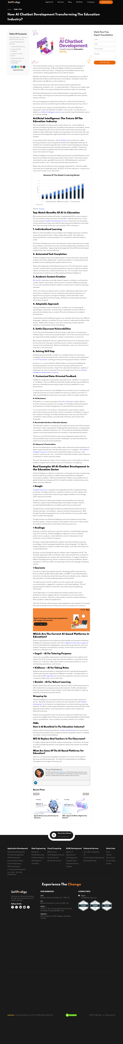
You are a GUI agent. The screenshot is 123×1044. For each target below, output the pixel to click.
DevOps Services (53, 858)
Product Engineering (14, 863)
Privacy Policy (111, 861)
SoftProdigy (63, 772)
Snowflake (35, 863)
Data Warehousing (38, 855)
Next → (86, 794)
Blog (70, 2)
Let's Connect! (62, 836)
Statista (41, 209)
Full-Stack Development (15, 855)
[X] (24, 67)
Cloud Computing (54, 848)
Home (108, 852)
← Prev (36, 794)
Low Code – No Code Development (14, 873)
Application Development (17, 848)
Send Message (105, 62)
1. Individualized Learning (17, 46)
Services (61, 2)
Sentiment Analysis (72, 863)
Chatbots (69, 866)
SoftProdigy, (98, 1015)
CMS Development (13, 858)
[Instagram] (21, 67)
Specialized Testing (89, 861)
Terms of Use (110, 858)
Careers (108, 863)
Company (90, 2)
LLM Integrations (71, 858)
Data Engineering (39, 848)
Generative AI (70, 855)
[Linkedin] (15, 67)
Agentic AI (49, 2)
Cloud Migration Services (55, 855)
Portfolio (79, 2)
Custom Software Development (93, 858)
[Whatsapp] (18, 67)
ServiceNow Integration (91, 852)
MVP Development (13, 866)
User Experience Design (15, 861)
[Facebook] (12, 67)
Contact (108, 855)
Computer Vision (71, 861)
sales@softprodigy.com (89, 898)
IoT (84, 855)
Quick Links (110, 848)
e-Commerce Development (16, 869)
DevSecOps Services (54, 861)
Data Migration (37, 861)
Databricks (35, 852)
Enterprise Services (90, 848)
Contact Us (106, 2)
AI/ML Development (74, 848)
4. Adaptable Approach (17, 58)
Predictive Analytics (38, 858)
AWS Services (52, 852)
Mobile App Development (16, 852)
